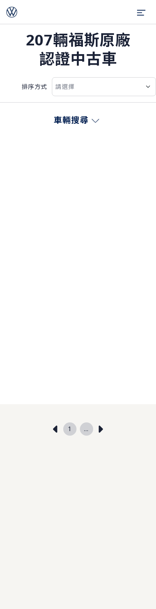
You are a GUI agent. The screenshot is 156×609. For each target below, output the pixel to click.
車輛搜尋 (71, 119)
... (86, 429)
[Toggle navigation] (141, 12)
